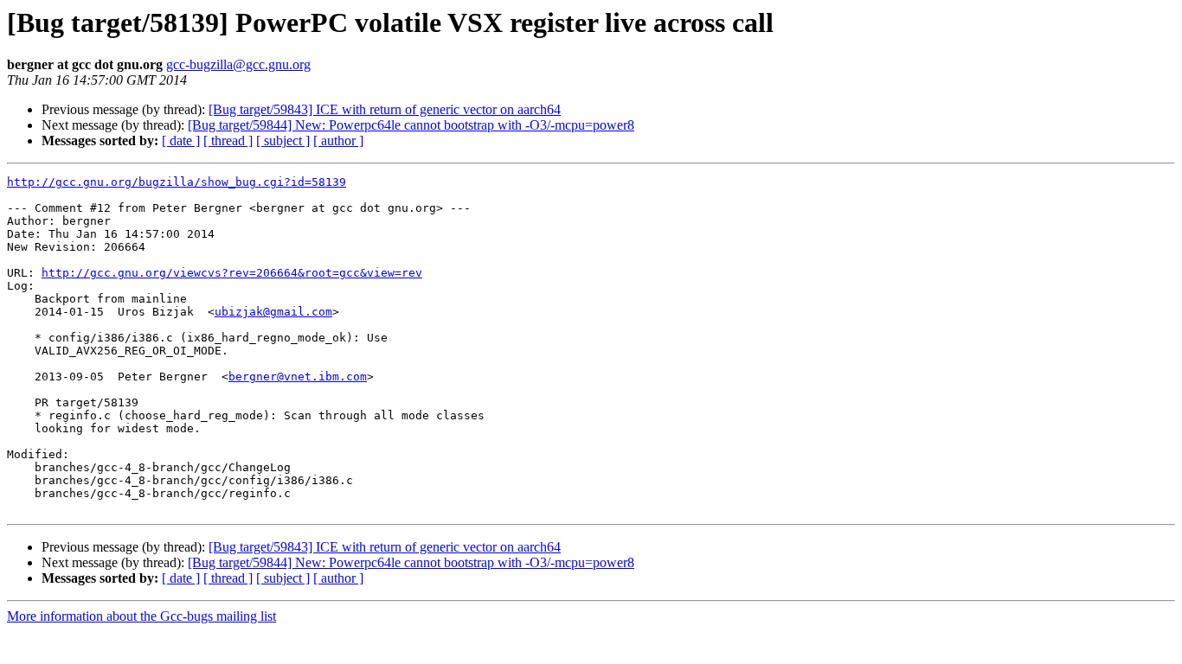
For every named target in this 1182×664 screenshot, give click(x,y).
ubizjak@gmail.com (273, 311)
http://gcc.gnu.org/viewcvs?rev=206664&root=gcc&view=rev (232, 272)
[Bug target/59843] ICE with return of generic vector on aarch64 (385, 109)
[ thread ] (228, 140)
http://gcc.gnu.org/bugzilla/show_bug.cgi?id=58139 (176, 182)
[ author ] (338, 140)
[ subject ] (283, 140)
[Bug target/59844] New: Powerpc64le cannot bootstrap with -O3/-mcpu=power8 (411, 125)
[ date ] (181, 140)
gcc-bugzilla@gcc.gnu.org (238, 64)
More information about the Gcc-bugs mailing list (141, 616)
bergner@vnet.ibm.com (297, 376)
